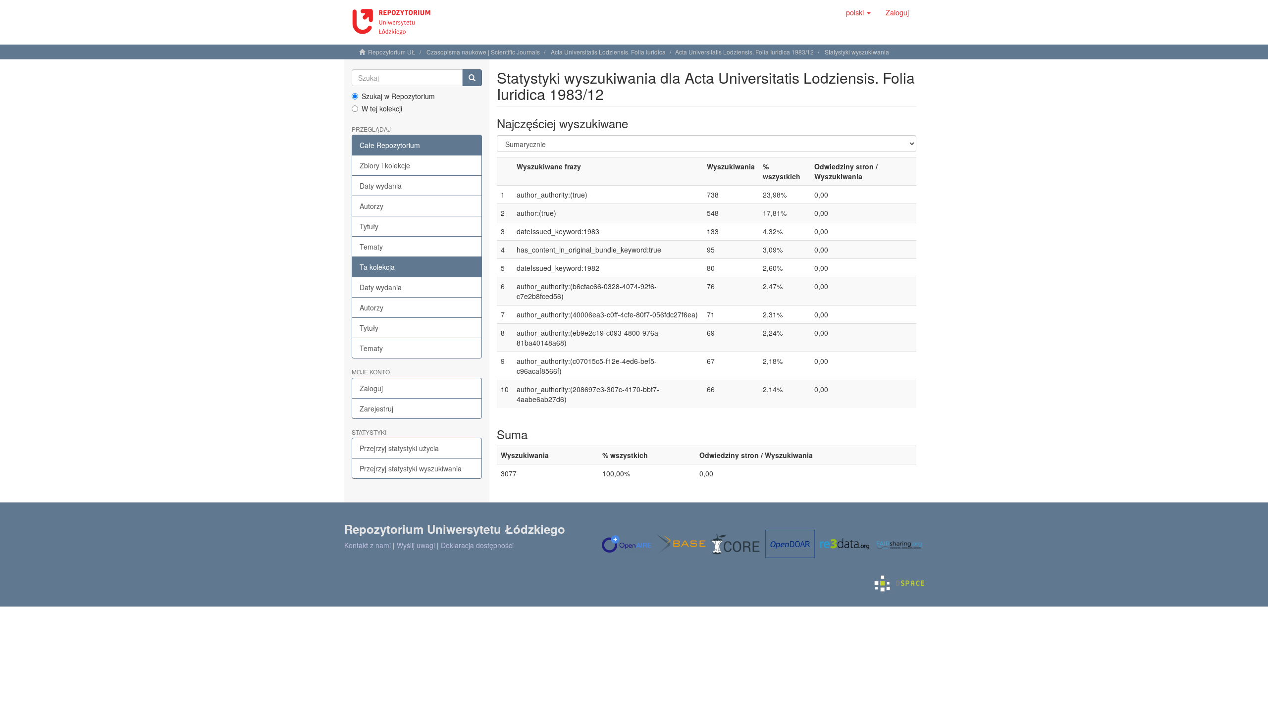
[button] (858, 12)
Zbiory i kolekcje (385, 165)
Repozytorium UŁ (392, 52)
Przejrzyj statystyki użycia (399, 448)
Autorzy (371, 206)
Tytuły (369, 226)
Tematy (371, 247)
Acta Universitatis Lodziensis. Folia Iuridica (608, 52)
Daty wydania (381, 186)
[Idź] (472, 77)
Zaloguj (371, 388)
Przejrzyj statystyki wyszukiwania (411, 468)
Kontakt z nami (367, 545)
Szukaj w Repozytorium (398, 96)
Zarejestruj (376, 408)
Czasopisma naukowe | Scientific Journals (483, 52)
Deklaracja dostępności (477, 545)
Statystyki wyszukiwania (857, 52)
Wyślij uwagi (416, 545)
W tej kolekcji (382, 108)
